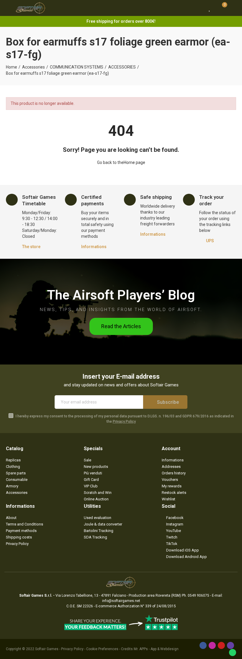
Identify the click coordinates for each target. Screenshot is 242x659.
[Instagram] (212, 645)
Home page (134, 162)
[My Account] (233, 8)
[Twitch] (230, 645)
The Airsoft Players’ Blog (121, 295)
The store (31, 246)
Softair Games (46, 649)
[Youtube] (221, 645)
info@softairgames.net (121, 601)
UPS (210, 240)
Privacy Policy (124, 421)
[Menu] (9, 8)
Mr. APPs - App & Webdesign (156, 649)
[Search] (199, 8)
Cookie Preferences (102, 649)
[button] (121, 326)
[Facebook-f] (203, 645)
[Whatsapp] (232, 652)
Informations (94, 246)
